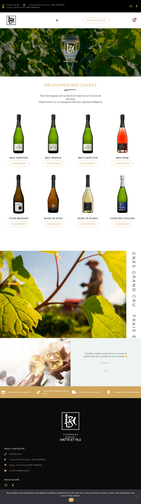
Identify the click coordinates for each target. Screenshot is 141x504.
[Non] (136, 496)
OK (71, 500)
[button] (57, 20)
